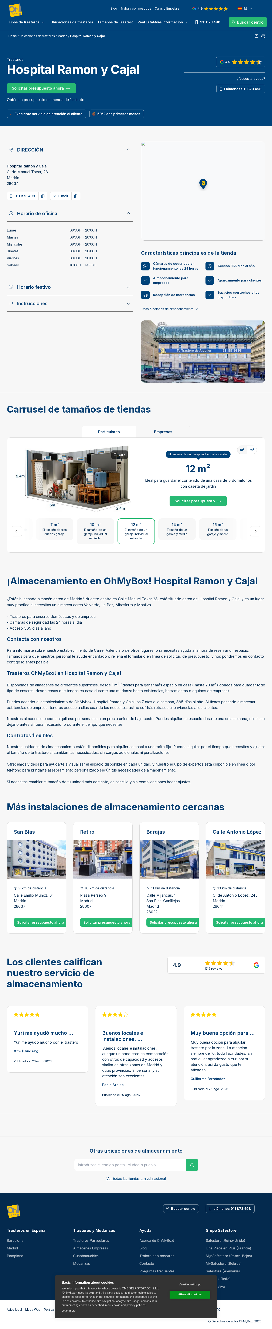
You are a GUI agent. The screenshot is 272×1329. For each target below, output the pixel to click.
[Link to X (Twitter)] (218, 1309)
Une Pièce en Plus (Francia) (228, 1248)
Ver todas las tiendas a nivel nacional (136, 1178)
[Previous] (17, 531)
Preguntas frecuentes (156, 1271)
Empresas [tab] (163, 432)
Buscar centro (183, 1208)
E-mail (63, 196)
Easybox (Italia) (218, 1279)
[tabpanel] (136, 495)
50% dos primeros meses (118, 114)
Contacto (146, 1263)
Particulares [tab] (109, 432)
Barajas (155, 832)
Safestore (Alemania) (223, 1271)
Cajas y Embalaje (167, 8)
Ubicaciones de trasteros (72, 22)
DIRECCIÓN (30, 150)
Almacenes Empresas (90, 1248)
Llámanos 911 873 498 (232, 1208)
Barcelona (15, 1240)
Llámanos (243, 89)
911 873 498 (25, 196)
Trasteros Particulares (91, 1240)
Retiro (87, 832)
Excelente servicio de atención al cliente (48, 114)
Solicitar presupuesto (195, 501)
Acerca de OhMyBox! (156, 1240)
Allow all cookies (190, 1294)
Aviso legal (14, 1309)
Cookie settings (190, 1284)
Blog (113, 8)
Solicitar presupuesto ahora (38, 88)
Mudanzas (81, 1263)
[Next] (255, 531)
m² (252, 450)
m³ (242, 450)
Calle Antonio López (237, 832)
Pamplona (15, 1256)
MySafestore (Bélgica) (224, 1263)
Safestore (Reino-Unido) (225, 1240)
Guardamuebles (86, 1256)
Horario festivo (34, 287)
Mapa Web (33, 1309)
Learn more (68, 1310)
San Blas (24, 832)
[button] (203, 184)
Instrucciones (32, 303)
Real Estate (147, 22)
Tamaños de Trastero (115, 22)
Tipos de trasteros (24, 22)
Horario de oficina (37, 213)
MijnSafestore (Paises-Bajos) (229, 1256)
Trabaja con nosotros (135, 8)
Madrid (62, 36)
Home (12, 36)
